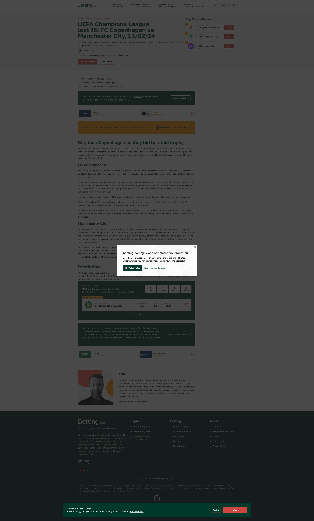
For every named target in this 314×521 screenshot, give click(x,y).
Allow (235, 510)
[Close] (195, 247)
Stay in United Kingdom (155, 268)
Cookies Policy (137, 511)
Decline (216, 510)
